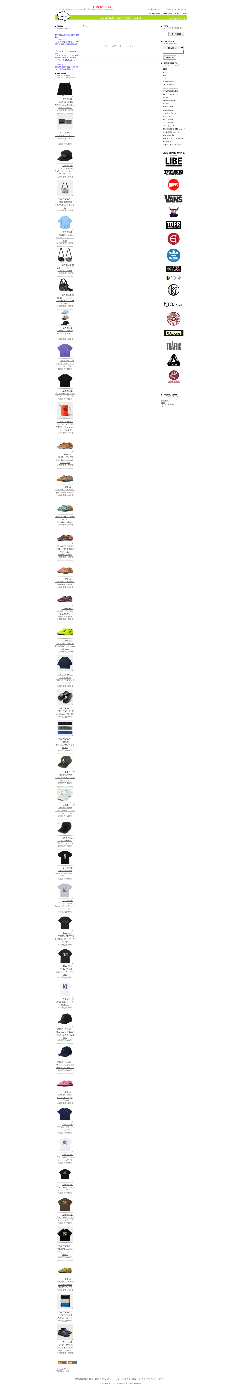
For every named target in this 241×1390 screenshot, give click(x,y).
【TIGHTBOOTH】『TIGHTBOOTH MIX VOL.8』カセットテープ (65, 137)
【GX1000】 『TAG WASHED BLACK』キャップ (66, 840)
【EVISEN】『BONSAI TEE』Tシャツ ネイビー (65, 1127)
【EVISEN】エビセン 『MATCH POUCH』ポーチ (65, 268)
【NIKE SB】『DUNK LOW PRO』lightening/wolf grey (65, 519)
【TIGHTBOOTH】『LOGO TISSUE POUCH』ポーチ (65, 1315)
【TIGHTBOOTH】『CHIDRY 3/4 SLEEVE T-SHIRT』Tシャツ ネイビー (65, 679)
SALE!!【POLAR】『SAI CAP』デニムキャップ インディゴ (65, 1065)
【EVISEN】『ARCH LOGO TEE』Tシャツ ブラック (65, 393)
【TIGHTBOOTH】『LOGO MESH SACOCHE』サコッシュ (65, 203)
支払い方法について (111, 1379)
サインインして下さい (162, 9)
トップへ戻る (149, 9)
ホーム (85, 26)
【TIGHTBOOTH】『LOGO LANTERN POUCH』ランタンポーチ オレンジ (65, 425)
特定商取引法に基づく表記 (87, 1379)
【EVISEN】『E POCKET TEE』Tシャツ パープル (65, 363)
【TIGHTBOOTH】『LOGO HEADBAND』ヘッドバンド (65, 743)
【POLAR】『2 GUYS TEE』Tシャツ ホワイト (66, 1002)
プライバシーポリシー (156, 1379)
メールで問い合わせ (178, 9)
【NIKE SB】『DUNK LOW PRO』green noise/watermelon (65, 489)
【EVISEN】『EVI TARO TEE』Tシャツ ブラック (65, 1187)
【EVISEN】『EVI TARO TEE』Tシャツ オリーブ (65, 1217)
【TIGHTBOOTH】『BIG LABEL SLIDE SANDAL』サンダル (65, 711)
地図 (84, 9)
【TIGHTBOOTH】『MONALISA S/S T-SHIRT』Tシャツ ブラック (65, 1250)
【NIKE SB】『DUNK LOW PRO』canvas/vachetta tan (65, 581)
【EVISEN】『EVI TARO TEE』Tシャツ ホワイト (65, 1157)
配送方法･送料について (132, 1379)
